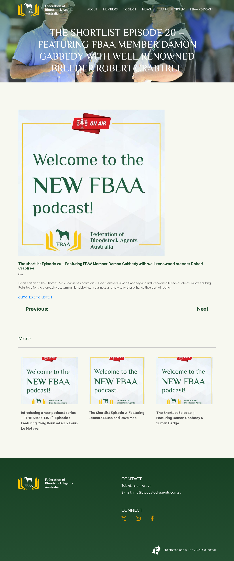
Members (110, 9)
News (146, 9)
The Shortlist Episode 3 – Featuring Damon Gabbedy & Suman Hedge (179, 418)
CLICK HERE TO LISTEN (35, 297)
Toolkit (130, 9)
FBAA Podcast (201, 9)
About (92, 9)
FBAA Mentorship (170, 9)
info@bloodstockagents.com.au (157, 492)
